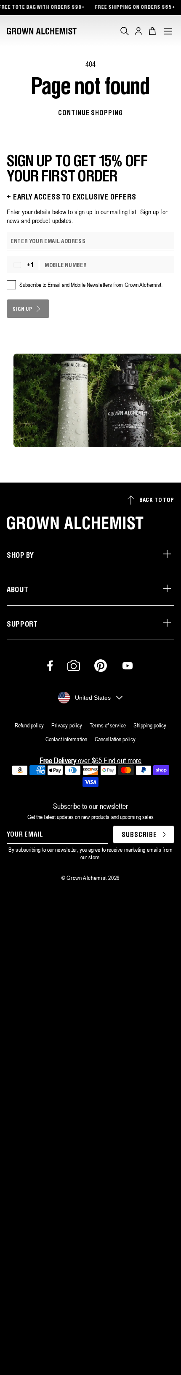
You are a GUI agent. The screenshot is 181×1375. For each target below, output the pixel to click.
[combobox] (25, 265)
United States (93, 697)
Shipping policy (150, 725)
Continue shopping (90, 113)
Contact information (66, 739)
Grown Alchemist (87, 877)
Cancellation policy (115, 739)
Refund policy (29, 725)
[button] (125, 31)
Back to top (156, 500)
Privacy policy (66, 725)
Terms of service (108, 725)
